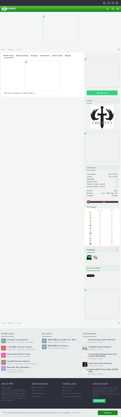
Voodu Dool (11, 370)
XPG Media (36, 396)
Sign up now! (102, 93)
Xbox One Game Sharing (71, 393)
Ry (3, 341)
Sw (4, 362)
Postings (34, 56)
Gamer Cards (57, 56)
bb (3, 355)
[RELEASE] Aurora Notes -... (59, 346)
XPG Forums (36, 390)
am (3, 348)
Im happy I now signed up (17, 340)
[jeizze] (89, 257)
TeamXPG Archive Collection (18, 361)
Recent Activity (22, 56)
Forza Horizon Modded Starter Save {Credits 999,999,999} (103, 355)
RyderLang (11, 342)
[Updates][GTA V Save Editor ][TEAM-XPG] (104, 370)
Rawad (50, 342)
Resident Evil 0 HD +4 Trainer (18, 354)
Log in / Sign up (107, 9)
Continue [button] (107, 413)
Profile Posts (9, 56)
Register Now (99, 401)
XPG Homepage (38, 387)
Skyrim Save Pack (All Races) (100, 363)
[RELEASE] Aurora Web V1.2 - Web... (62, 340)
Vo (3, 368)
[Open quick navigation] (119, 49)
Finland (114, 196)
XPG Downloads (38, 393)
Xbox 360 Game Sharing (71, 396)
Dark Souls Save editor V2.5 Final (102, 340)
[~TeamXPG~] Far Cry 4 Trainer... (20, 347)
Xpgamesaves (6, 387)
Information (45, 56)
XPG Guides (66, 390)
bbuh (9, 356)
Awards (68, 56)
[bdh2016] (95, 257)
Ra (44, 341)
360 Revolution (67, 387)
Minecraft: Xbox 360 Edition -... (19, 367)
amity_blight (11, 349)
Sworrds (10, 364)
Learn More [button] (76, 413)
